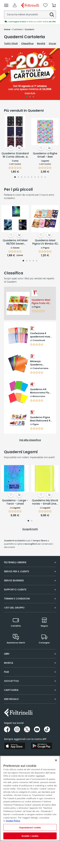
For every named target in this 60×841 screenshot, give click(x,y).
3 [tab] (21, 177)
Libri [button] (6, 653)
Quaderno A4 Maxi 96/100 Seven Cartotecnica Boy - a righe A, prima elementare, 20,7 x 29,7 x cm (15, 242)
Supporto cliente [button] (15, 589)
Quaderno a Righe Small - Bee (45, 155)
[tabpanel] (30, 74)
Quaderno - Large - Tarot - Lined (15, 502)
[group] (30, 21)
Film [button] (6, 672)
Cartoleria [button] (11, 690)
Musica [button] (8, 662)
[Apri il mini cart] (54, 5)
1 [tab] (15, 177)
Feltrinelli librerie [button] (15, 562)
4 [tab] (25, 177)
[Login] (15, 5)
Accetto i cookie (30, 835)
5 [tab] (28, 177)
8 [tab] (38, 177)
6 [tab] (31, 177)
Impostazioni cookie (30, 827)
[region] (30, 798)
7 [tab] (35, 177)
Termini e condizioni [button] (17, 598)
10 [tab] (45, 177)
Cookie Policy (13, 820)
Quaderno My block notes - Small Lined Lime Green (45, 502)
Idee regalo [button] (11, 699)
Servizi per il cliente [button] (16, 571)
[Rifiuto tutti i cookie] (56, 760)
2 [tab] (18, 177)
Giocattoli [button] (11, 681)
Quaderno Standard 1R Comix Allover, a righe (15, 155)
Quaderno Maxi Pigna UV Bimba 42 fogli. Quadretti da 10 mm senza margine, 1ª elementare (45, 242)
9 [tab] (41, 177)
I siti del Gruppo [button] (14, 607)
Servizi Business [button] (14, 580)
